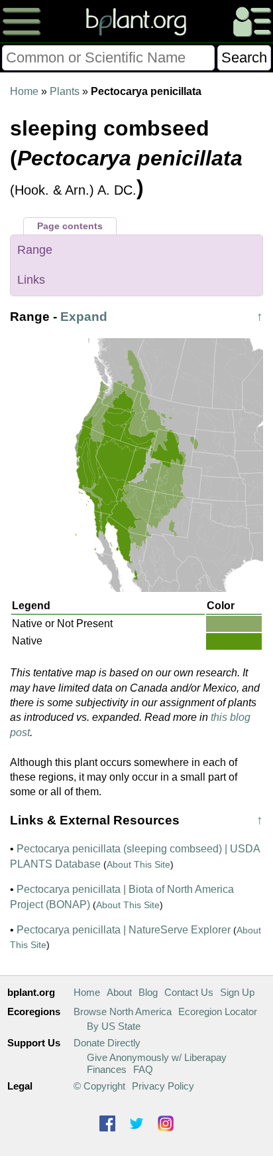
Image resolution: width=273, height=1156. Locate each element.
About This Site (138, 864)
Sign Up (237, 992)
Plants (65, 91)
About (119, 992)
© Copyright (99, 1086)
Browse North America (123, 1011)
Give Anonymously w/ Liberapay (157, 1057)
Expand (83, 317)
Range (34, 249)
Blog (148, 992)
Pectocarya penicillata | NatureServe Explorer (124, 929)
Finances (107, 1069)
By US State (113, 1026)
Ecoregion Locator (217, 1011)
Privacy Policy (163, 1086)
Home (24, 91)
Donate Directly (107, 1042)
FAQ (143, 1069)
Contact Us (188, 992)
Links (31, 279)
